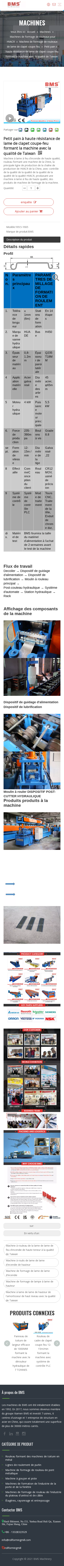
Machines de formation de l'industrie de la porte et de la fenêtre (30, 1485)
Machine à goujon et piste (21, 1478)
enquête (26, 202)
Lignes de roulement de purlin (23, 1465)
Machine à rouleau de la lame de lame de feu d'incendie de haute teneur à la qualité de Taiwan (30, 1250)
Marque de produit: (17, 231)
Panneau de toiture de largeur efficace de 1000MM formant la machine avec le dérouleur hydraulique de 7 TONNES (21, 1353)
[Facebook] (5, 1433)
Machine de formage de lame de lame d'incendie (28, 1273)
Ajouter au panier (26, 211)
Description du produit (19, 239)
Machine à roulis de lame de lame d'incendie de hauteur (25, 1262)
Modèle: (10, 227)
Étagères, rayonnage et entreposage (27, 1500)
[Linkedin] (11, 1433)
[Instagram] (24, 1433)
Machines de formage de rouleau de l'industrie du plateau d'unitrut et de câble (33, 1493)
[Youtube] (18, 1433)
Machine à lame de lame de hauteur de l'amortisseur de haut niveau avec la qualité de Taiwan (30, 1296)
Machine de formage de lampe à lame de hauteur (29, 1283)
